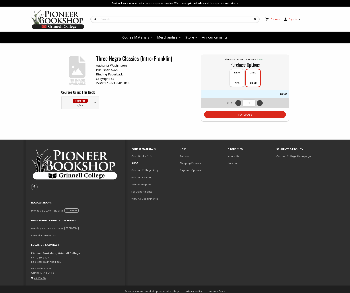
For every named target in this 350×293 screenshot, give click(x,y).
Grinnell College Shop (145, 170)
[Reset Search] (255, 19)
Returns (185, 156)
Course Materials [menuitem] (135, 37)
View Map (40, 277)
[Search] (95, 19)
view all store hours (43, 235)
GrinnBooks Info (154, 156)
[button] (80, 102)
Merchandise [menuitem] (167, 37)
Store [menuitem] (189, 37)
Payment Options (190, 170)
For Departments (141, 191)
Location (233, 163)
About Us (233, 156)
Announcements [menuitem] (215, 37)
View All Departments (144, 198)
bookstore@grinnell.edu (46, 261)
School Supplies (141, 184)
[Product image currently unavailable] (77, 70)
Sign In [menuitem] (293, 19)
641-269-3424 (40, 257)
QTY (229, 103)
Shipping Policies (190, 163)
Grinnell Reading (141, 177)
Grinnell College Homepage (299, 156)
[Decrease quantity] (238, 103)
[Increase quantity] (260, 103)
